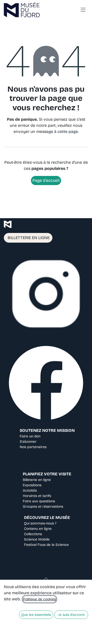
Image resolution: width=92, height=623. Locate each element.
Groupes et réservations (43, 506)
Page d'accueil (46, 180)
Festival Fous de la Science (46, 545)
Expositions (32, 485)
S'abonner (28, 441)
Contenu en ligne (38, 529)
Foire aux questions (39, 501)
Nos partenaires (33, 447)
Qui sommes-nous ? (40, 523)
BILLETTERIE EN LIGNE (28, 237)
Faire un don (30, 436)
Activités (30, 490)
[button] (46, 578)
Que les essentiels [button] (36, 615)
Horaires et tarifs (37, 496)
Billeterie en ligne (37, 480)
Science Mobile (37, 539)
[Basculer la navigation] (83, 10)
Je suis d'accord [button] (71, 615)
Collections (33, 534)
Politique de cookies (39, 599)
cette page (67, 131)
